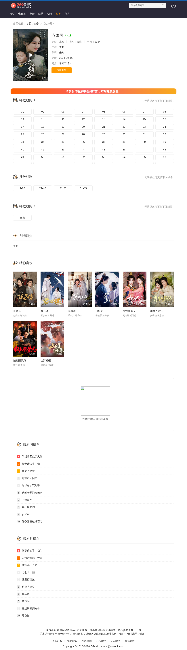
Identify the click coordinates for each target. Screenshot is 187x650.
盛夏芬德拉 (26, 470)
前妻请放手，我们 (30, 463)
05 (103, 111)
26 (42, 134)
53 (103, 157)
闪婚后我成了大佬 (30, 456)
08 (164, 111)
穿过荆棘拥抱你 (29, 608)
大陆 (79, 41)
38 (124, 141)
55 (144, 157)
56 (164, 157)
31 (144, 134)
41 (22, 149)
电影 (32, 13)
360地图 (116, 640)
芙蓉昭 (72, 310)
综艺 (40, 13)
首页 (12, 13)
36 (83, 141)
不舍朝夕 (25, 499)
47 (144, 149)
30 (124, 134)
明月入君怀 (156, 310)
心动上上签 (26, 572)
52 (83, 157)
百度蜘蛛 (72, 640)
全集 (22, 217)
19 (63, 126)
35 (63, 141)
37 (103, 141)
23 (144, 126)
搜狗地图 (130, 640)
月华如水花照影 (29, 485)
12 (83, 119)
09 (22, 119)
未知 (61, 47)
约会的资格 (26, 586)
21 (103, 126)
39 (144, 141)
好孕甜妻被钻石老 (29, 521)
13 (103, 119)
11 (63, 119)
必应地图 (101, 640)
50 (42, 157)
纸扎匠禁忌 (19, 360)
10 (42, 119)
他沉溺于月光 (27, 565)
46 (124, 149)
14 (124, 119)
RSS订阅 (57, 640)
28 (83, 134)
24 (164, 126)
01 (22, 111)
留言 (67, 13)
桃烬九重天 (129, 310)
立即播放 (61, 70)
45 (103, 149)
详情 (66, 63)
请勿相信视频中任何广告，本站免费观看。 (93, 91)
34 (42, 141)
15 (144, 119)
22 (124, 126)
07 (144, 111)
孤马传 (17, 310)
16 (164, 119)
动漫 (49, 13)
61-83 (83, 188)
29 (103, 134)
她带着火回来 (27, 478)
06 (124, 111)
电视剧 (22, 13)
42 (42, 149)
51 (63, 157)
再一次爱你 (26, 507)
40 (164, 141)
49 (22, 157)
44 (83, 149)
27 (63, 134)
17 (22, 126)
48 (164, 149)
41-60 (63, 188)
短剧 (58, 13)
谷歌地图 (86, 640)
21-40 (42, 188)
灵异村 (24, 514)
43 (63, 149)
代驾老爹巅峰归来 (30, 492)
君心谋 (44, 310)
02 (42, 111)
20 (83, 126)
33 (22, 141)
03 (63, 111)
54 (124, 157)
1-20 (22, 188)
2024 (97, 41)
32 (164, 134)
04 (83, 111)
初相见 (99, 310)
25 (22, 134)
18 (42, 126)
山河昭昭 (46, 360)
